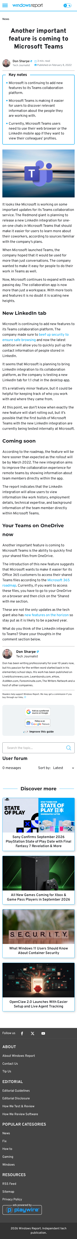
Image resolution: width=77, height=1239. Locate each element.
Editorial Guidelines (16, 1091)
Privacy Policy (12, 1200)
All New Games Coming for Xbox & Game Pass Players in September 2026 (38, 897)
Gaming (7, 1157)
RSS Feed (9, 1184)
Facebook (22, 1033)
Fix (4, 1141)
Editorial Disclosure (16, 1099)
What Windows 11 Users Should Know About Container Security (38, 950)
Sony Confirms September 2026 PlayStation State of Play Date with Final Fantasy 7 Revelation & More (38, 841)
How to (7, 1149)
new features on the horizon (46, 615)
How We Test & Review (18, 1106)
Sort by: (44, 768)
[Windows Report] (27, 5)
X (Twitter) (32, 1033)
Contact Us (10, 1064)
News (5, 19)
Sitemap (8, 1192)
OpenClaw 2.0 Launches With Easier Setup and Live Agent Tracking (38, 1004)
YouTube (43, 1033)
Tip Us (6, 1072)
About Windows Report (18, 1056)
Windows (8, 1165)
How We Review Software (20, 1114)
